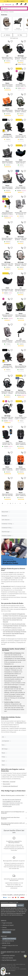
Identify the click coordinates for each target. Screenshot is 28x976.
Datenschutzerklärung (16, 915)
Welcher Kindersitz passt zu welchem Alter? (12, 795)
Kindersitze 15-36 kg (16, 627)
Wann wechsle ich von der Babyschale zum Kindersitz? (12, 812)
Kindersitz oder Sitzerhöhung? (10, 786)
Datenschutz (9, 964)
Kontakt (4, 947)
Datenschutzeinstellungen (8, 929)
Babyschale (24, 616)
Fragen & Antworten (7, 923)
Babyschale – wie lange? (9, 781)
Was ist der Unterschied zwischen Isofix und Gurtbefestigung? (13, 823)
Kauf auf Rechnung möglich (9, 960)
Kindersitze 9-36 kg (10, 635)
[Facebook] (9, 973)
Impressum (3, 964)
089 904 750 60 (6, 943)
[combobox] (14, 8)
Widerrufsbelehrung (20, 964)
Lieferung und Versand (7, 925)
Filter (20, 35)
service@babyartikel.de (8, 941)
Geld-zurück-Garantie (7, 958)
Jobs (12, 966)
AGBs (14, 964)
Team (14, 966)
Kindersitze (11, 11)
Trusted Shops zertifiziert (8, 955)
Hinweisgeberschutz (5, 966)
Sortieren (8, 35)
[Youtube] (7, 973)
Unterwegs (5, 11)
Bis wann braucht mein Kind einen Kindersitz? (10, 818)
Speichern (20, 905)
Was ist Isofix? (6, 784)
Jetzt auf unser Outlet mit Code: (14, 1)
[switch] (3, 974)
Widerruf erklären (6, 932)
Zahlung (4, 927)
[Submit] (2, 8)
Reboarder (5, 621)
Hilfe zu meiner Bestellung (10, 938)
